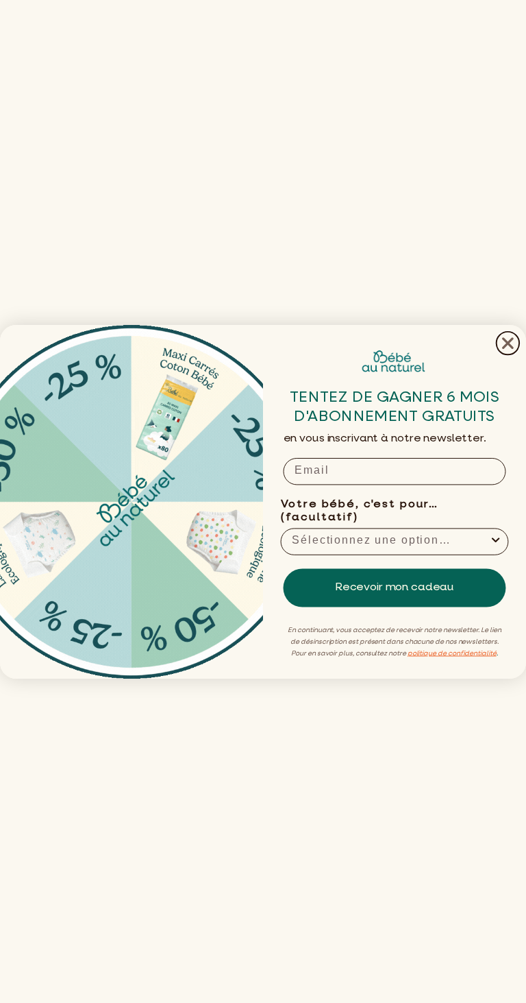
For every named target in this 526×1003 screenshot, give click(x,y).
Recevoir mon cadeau (394, 587)
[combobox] (390, 541)
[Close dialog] (508, 342)
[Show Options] (496, 541)
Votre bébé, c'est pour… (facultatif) (359, 510)
